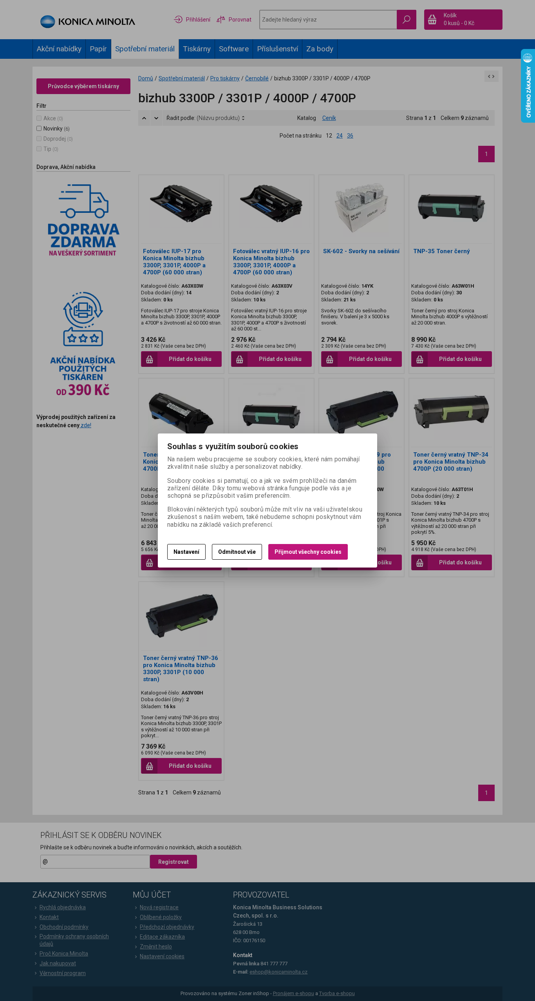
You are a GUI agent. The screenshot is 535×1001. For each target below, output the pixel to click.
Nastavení (186, 552)
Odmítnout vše (237, 552)
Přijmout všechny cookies (308, 552)
